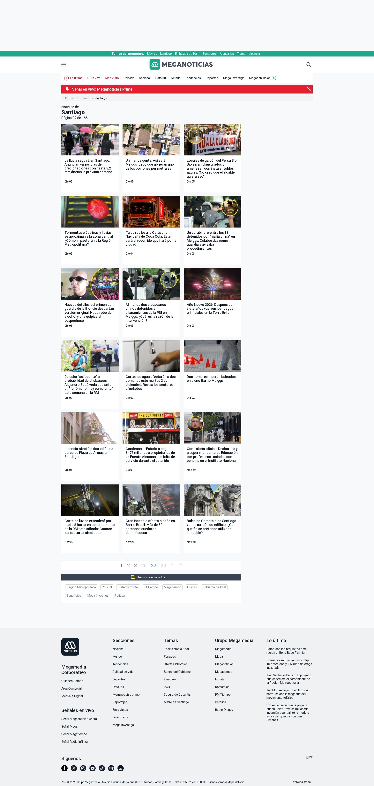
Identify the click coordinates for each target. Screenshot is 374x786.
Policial (107, 587)
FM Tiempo (223, 694)
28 (163, 565)
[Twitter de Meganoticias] (74, 770)
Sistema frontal (128, 587)
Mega (219, 656)
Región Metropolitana (81, 587)
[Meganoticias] (184, 64)
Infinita (219, 679)
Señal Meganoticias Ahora (79, 719)
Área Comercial (71, 688)
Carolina (220, 702)
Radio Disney (224, 710)
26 (144, 565)
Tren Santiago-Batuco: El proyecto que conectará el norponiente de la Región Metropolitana (289, 679)
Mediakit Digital (72, 696)
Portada (128, 78)
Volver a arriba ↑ (303, 781)
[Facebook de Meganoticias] (64, 770)
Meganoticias (224, 664)
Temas (85, 98)
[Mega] (64, 780)
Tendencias (193, 78)
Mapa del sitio (236, 782)
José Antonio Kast (176, 649)
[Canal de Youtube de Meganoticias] (92, 770)
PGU (167, 687)
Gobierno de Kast (214, 587)
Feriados (170, 656)
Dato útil (161, 78)
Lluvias (192, 587)
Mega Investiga (233, 78)
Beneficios (74, 595)
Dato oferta (120, 717)
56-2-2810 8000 (195, 782)
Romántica (222, 687)
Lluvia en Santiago (159, 54)
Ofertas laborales (176, 664)
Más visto (112, 78)
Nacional (145, 78)
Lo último (76, 78)
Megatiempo (172, 587)
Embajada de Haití (187, 54)
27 (153, 565)
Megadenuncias (260, 78)
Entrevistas (120, 710)
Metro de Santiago (176, 702)
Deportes (212, 78)
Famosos (170, 679)
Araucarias (227, 54)
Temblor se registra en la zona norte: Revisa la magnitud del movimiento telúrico (287, 694)
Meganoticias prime (126, 694)
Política (119, 595)
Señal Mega (69, 726)
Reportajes (120, 702)
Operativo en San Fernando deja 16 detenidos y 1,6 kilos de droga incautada (289, 664)
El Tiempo (151, 587)
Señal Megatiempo (74, 734)
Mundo (176, 78)
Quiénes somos (216, 782)
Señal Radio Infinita (74, 742)
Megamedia (223, 649)
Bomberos (209, 54)
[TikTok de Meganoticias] (102, 770)
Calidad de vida (123, 672)
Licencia (254, 54)
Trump (241, 54)
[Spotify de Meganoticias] (111, 770)
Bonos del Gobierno (177, 672)
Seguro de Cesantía (177, 694)
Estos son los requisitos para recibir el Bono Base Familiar (286, 651)
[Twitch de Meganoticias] (120, 770)
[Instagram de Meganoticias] (83, 770)
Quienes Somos (72, 681)
